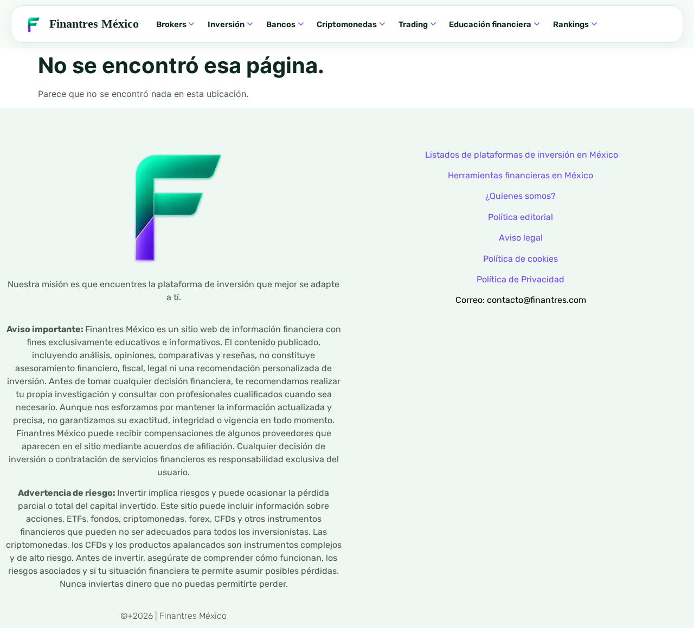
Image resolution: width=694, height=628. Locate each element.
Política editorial (520, 217)
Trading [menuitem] (413, 24)
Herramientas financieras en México (520, 175)
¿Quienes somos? (520, 196)
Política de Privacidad (520, 279)
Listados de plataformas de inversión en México (521, 155)
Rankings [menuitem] (571, 24)
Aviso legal (521, 237)
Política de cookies (520, 259)
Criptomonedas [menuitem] (347, 24)
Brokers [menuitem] (171, 24)
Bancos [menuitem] (280, 24)
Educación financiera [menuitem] (490, 24)
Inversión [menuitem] (226, 24)
